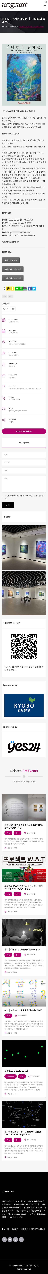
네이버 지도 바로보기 (12, 269)
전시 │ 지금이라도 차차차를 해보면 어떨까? (23, 1010)
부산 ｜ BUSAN (12, 1094)
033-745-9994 (14, 400)
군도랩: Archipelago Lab (16, 1071)
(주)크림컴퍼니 (7, 1201)
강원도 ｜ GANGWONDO (17, 344)
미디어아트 (10, 1076)
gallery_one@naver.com (18, 411)
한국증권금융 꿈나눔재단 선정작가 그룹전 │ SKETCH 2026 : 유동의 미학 (23, 1133)
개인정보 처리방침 (38, 1229)
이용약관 (24, 1229)
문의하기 (15, 1229)
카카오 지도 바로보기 (12, 278)
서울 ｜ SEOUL (12, 848)
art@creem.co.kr (19, 1214)
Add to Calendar (24, 431)
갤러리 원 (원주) (14, 355)
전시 (10, 296)
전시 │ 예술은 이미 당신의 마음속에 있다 (22, 949)
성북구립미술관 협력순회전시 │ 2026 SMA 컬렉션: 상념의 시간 (23, 826)
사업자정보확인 (22, 1210)
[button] (46, 2)
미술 (4, 296)
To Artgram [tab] (24, 443)
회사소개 (5, 1229)
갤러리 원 (12, 366)
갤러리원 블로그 (10, 260)
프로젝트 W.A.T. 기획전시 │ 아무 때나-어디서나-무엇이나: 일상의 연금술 (23, 887)
